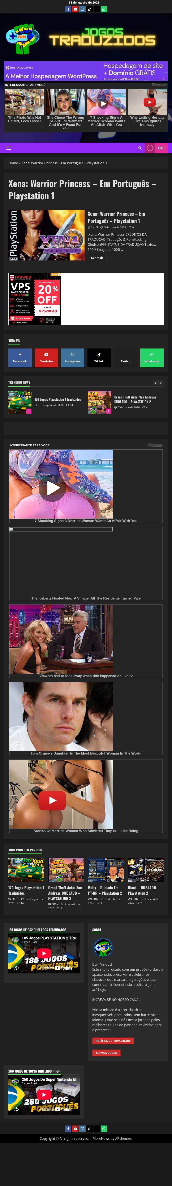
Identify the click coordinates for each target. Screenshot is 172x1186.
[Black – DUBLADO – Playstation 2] (146, 870)
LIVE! (161, 147)
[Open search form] (140, 148)
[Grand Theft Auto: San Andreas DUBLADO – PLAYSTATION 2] (66, 870)
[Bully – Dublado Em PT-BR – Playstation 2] (106, 870)
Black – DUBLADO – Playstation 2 (143, 890)
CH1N (94, 227)
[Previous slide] (155, 382)
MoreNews (101, 1138)
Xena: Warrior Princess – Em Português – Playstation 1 (46, 235)
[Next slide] (161, 382)
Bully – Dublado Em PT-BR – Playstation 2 (99, 402)
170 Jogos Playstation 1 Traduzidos (26, 890)
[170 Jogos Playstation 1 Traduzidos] (26, 870)
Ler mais (99, 258)
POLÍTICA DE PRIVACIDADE (113, 1041)
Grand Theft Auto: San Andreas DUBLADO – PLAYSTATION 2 (19, 402)
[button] (8, 147)
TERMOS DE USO (106, 1053)
